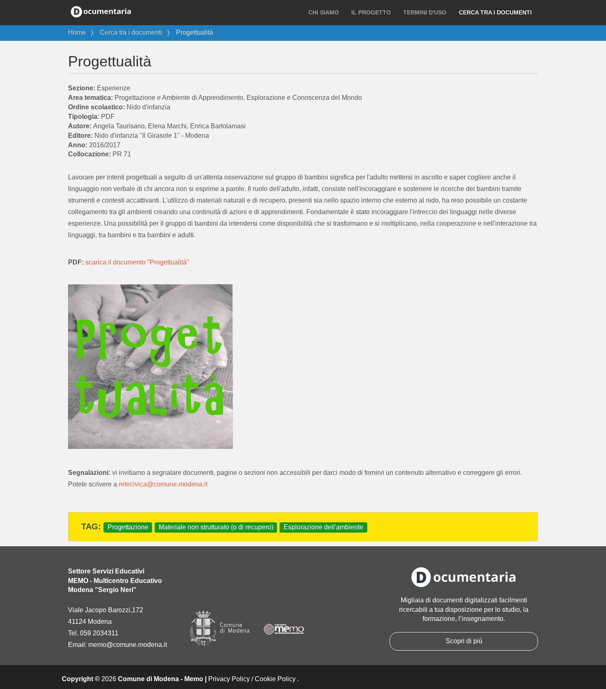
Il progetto (371, 12)
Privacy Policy (229, 678)
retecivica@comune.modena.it (163, 484)
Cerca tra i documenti (495, 12)
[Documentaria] (101, 11)
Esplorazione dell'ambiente (323, 527)
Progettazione (128, 527)
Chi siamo (323, 12)
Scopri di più (464, 640)
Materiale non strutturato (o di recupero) (216, 527)
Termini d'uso (424, 12)
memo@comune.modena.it (127, 644)
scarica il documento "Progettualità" (137, 262)
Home (77, 32)
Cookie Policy (275, 678)
